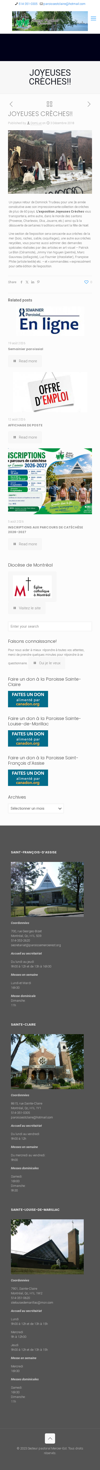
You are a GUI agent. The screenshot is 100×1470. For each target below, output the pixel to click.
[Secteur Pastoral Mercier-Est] (50, 21)
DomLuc (36, 123)
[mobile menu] (93, 18)
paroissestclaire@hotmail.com (64, 4)
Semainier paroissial (25, 349)
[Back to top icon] (50, 1438)
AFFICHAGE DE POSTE (25, 425)
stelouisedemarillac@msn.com (32, 1302)
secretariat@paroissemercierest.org (36, 945)
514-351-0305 (27, 4)
